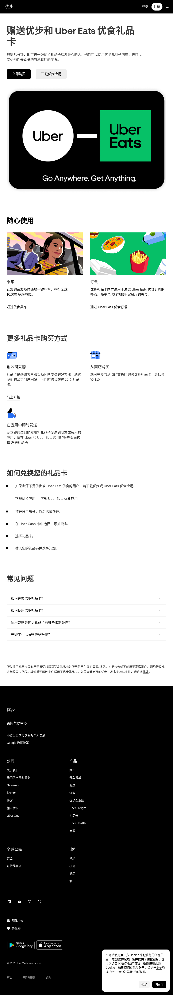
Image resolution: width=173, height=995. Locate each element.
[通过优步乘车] (45, 253)
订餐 (94, 282)
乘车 (10, 282)
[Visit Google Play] (21, 945)
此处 (146, 672)
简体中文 (18, 920)
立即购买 (19, 74)
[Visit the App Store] (49, 945)
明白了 (159, 984)
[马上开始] (12, 355)
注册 (157, 6)
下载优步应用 (51, 74)
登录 (145, 6)
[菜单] (167, 7)
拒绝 (144, 984)
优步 (9, 6)
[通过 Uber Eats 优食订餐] (128, 253)
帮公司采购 (16, 367)
